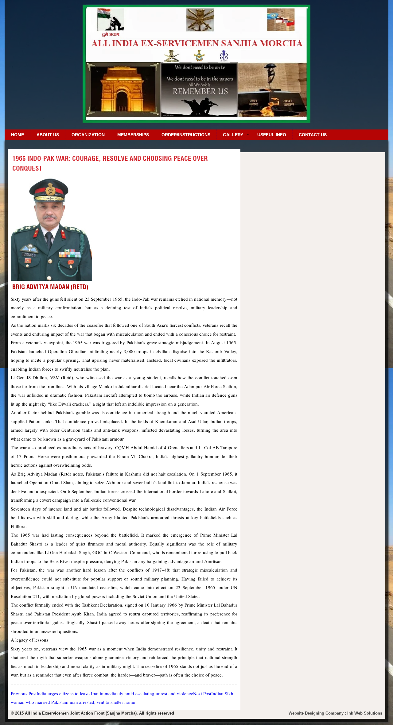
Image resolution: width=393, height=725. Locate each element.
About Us (48, 134)
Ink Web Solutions (364, 713)
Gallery (233, 134)
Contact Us (313, 134)
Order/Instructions (185, 134)
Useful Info (271, 134)
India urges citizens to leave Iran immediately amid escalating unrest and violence (102, 693)
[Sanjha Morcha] (196, 121)
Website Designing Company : (318, 713)
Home (17, 134)
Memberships (133, 134)
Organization (88, 134)
